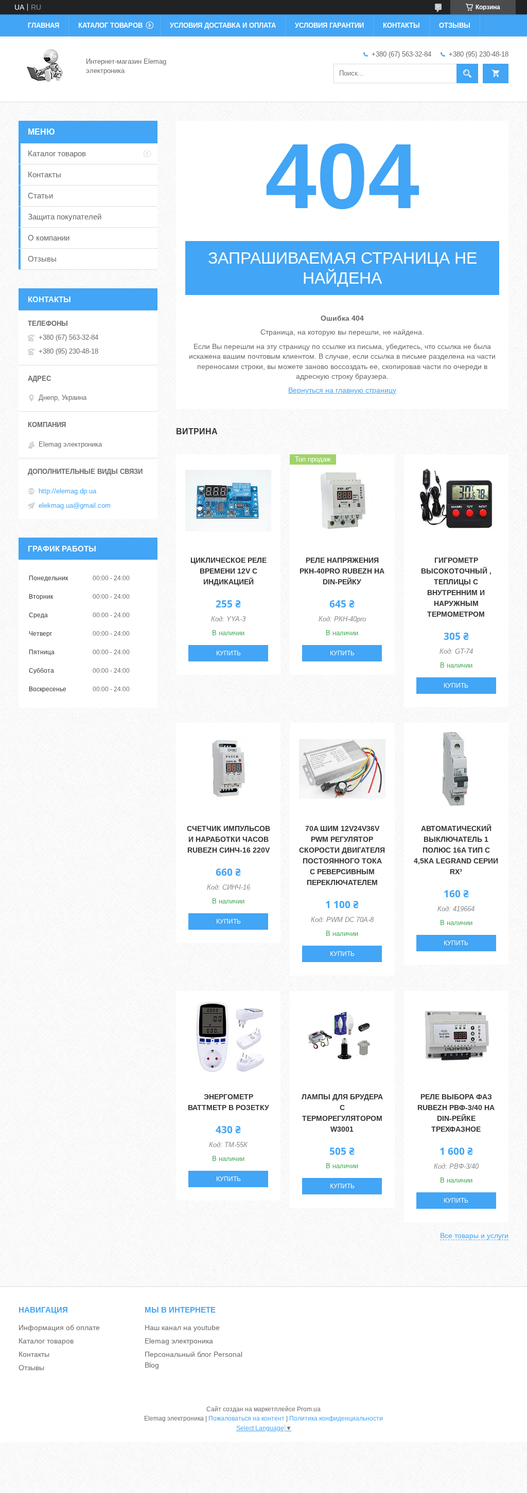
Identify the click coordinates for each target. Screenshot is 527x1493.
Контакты (401, 25)
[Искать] (467, 73)
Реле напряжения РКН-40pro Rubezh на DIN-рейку (342, 571)
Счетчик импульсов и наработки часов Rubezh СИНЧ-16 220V (228, 839)
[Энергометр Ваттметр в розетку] (228, 1037)
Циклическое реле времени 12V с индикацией (228, 571)
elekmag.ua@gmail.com (75, 505)
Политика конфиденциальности (336, 1418)
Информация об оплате (59, 1327)
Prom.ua (309, 1409)
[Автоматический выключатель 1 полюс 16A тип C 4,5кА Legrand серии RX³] (456, 769)
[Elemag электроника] (46, 66)
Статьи (40, 195)
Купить (228, 653)
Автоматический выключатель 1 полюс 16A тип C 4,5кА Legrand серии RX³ (456, 850)
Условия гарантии (329, 25)
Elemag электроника (179, 1341)
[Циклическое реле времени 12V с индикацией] (228, 500)
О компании (48, 237)
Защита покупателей (64, 216)
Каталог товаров (110, 25)
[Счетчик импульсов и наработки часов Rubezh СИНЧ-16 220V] (228, 769)
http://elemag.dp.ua (67, 491)
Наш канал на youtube (182, 1327)
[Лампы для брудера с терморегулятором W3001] (342, 1037)
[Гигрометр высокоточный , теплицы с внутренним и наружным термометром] (456, 500)
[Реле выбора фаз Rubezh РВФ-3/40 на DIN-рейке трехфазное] (456, 1037)
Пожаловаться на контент (246, 1418)
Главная (43, 25)
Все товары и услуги (474, 1235)
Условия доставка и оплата (223, 25)
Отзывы (454, 25)
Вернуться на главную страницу (342, 390)
